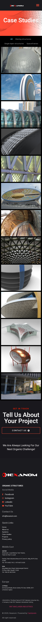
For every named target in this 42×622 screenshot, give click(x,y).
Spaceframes (32, 43)
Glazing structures (23, 39)
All (11, 39)
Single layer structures (14, 43)
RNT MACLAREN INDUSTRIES (21, 607)
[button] (37, 5)
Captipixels (32, 613)
